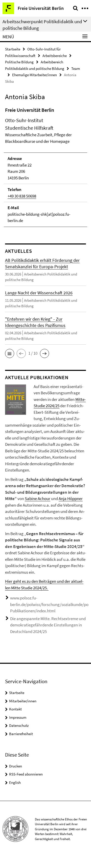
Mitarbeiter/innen (22, 701)
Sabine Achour (37, 498)
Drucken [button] (15, 766)
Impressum (17, 717)
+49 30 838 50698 (22, 196)
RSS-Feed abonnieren (26, 774)
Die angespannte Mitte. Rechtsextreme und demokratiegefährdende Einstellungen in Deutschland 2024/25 (48, 625)
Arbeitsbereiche (54, 55)
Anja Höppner (71, 498)
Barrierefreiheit (21, 733)
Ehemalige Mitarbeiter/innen (34, 74)
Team (75, 68)
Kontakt (15, 709)
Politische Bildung (19, 62)
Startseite (12, 49)
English (15, 782)
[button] (9, 353)
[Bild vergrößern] (15, 399)
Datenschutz (19, 725)
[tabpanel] (45, 166)
